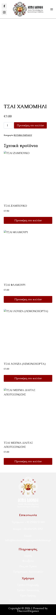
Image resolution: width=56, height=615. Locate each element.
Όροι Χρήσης (28, 595)
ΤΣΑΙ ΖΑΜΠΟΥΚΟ (15, 205)
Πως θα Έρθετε (28, 566)
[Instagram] (4, 12)
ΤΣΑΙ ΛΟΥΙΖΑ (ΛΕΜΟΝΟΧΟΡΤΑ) (24, 364)
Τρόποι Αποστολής (28, 590)
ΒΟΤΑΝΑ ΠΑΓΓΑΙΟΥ (23, 135)
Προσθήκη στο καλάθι (30, 125)
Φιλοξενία (28, 561)
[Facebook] (4, 6)
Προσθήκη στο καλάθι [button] (28, 220)
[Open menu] (51, 9)
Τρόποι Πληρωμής (28, 585)
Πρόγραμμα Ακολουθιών (28, 571)
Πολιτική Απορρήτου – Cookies (28, 601)
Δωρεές (28, 555)
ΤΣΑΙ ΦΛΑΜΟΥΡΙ (14, 285)
